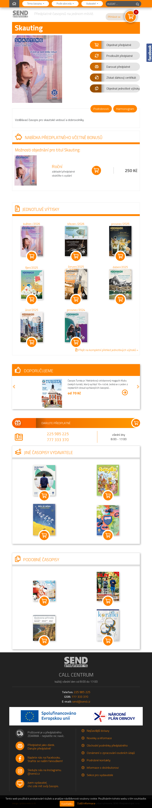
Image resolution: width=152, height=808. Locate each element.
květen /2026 (31, 224)
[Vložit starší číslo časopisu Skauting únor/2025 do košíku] (32, 327)
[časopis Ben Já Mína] (44, 519)
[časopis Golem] (44, 590)
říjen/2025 (31, 267)
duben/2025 (120, 267)
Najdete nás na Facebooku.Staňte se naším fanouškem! (45, 759)
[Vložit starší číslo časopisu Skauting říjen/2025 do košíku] (32, 284)
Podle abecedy (64, 3)
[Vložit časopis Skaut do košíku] (108, 535)
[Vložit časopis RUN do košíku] (108, 601)
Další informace (86, 803)
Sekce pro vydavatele (100, 775)
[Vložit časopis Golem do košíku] (44, 601)
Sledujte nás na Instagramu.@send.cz (45, 772)
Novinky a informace (99, 738)
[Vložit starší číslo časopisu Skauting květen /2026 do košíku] (32, 240)
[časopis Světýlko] (108, 480)
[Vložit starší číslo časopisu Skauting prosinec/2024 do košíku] (76, 327)
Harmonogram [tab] (125, 109)
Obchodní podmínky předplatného (107, 745)
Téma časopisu (34, 3)
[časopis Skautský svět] (44, 480)
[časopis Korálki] (108, 624)
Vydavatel (91, 3)
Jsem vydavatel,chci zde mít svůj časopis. (43, 784)
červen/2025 (76, 266)
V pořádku (67, 804)
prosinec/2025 (120, 223)
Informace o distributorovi (103, 767)
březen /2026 (75, 223)
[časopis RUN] (108, 586)
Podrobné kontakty (98, 760)
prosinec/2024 (76, 310)
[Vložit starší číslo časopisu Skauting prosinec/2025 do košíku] (120, 240)
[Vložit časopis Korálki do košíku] (108, 641)
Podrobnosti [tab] (101, 109)
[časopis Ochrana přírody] (44, 627)
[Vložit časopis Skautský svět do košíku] (44, 496)
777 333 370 (58, 440)
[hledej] (137, 4)
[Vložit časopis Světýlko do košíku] (108, 496)
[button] (115, 45)
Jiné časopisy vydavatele (48, 452)
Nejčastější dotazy (98, 730)
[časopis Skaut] (108, 520)
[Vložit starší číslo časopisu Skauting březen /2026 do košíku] (76, 240)
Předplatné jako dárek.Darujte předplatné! (41, 747)
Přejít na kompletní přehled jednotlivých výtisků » (107, 350)
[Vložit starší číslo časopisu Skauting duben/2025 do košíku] (120, 284)
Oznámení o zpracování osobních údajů (111, 753)
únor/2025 (31, 310)
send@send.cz (81, 701)
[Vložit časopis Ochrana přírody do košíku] (44, 641)
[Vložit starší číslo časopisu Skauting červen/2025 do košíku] (76, 284)
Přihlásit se (114, 17)
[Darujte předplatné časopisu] (76, 423)
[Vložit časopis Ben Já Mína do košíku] (44, 535)
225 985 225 (58, 434)
